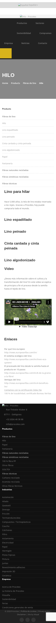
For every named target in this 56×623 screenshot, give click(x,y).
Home (5, 83)
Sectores (40, 23)
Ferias (5, 603)
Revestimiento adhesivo (13, 567)
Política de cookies (28, 611)
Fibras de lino (29, 83)
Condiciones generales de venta (17, 607)
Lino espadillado (10, 130)
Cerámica (6, 575)
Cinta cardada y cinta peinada (16, 143)
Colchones (7, 530)
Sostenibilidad (24, 33)
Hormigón (7, 550)
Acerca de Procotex (11, 586)
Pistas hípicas (8, 555)
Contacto (42, 43)
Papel (4, 156)
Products (15, 83)
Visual (36, 614)
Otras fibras (7, 465)
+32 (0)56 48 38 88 (14, 419)
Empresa (8, 43)
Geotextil (6, 505)
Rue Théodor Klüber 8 (16, 409)
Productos (22, 23)
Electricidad (7, 542)
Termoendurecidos (11, 517)
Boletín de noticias (28, 11)
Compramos (45, 33)
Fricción (6, 513)
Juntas (5, 563)
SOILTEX (6, 469)
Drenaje (6, 509)
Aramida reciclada (11, 481)
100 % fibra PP (9, 461)
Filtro (4, 534)
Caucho (5, 526)
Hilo (4, 123)
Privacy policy (44, 611)
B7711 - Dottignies (12, 414)
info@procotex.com (15, 424)
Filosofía (6, 595)
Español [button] (32, 5)
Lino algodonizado (11, 150)
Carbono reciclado (11, 477)
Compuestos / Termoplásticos (16, 522)
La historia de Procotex (13, 591)
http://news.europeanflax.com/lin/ (20, 352)
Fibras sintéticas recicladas (15, 176)
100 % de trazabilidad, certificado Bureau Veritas (27, 393)
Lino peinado (8, 136)
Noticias (25, 43)
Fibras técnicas (9, 183)
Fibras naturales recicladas (15, 170)
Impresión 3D (8, 571)
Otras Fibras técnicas (12, 486)
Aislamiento (7, 538)
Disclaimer (21, 614)
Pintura (5, 559)
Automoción (8, 497)
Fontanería (7, 163)
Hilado (5, 501)
